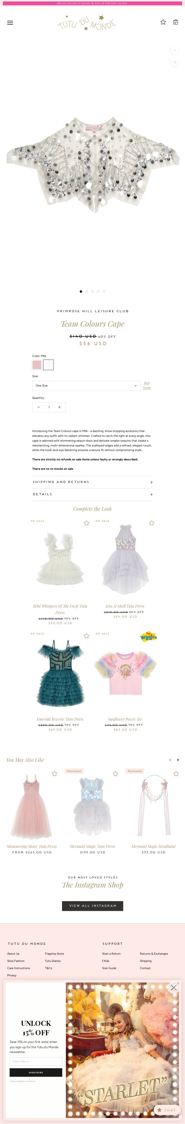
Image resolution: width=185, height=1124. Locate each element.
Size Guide (147, 385)
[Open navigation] (10, 23)
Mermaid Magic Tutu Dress (92, 846)
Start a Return (111, 953)
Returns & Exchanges (154, 953)
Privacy (11, 975)
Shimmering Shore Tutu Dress (32, 846)
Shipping (146, 961)
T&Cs (48, 968)
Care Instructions (18, 968)
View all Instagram (92, 906)
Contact (145, 968)
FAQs (105, 961)
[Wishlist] (86, 523)
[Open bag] (175, 22)
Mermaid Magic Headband (153, 846)
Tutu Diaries (53, 961)
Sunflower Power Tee (125, 719)
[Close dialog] (174, 987)
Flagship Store (54, 953)
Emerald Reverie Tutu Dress (60, 719)
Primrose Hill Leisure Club (92, 311)
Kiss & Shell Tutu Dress (125, 606)
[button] (170, 759)
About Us (13, 953)
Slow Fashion (16, 961)
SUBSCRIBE (36, 1072)
